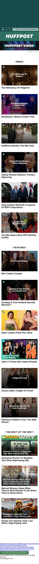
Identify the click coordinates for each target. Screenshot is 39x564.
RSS (20, 547)
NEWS (2, 544)
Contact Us (15, 547)
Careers (27, 547)
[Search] (10, 29)
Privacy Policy (11, 550)
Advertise (9, 547)
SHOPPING (12, 545)
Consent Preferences (22, 550)
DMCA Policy (22, 548)
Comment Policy (12, 548)
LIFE (25, 544)
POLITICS (7, 544)
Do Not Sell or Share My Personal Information (14, 553)
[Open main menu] (3, 29)
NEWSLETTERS (21, 545)
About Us (3, 547)
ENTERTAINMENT (17, 544)
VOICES (29, 544)
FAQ (23, 547)
